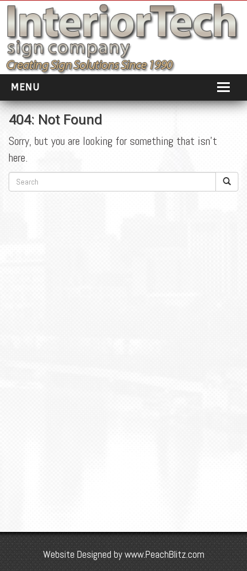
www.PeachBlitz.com (164, 554)
